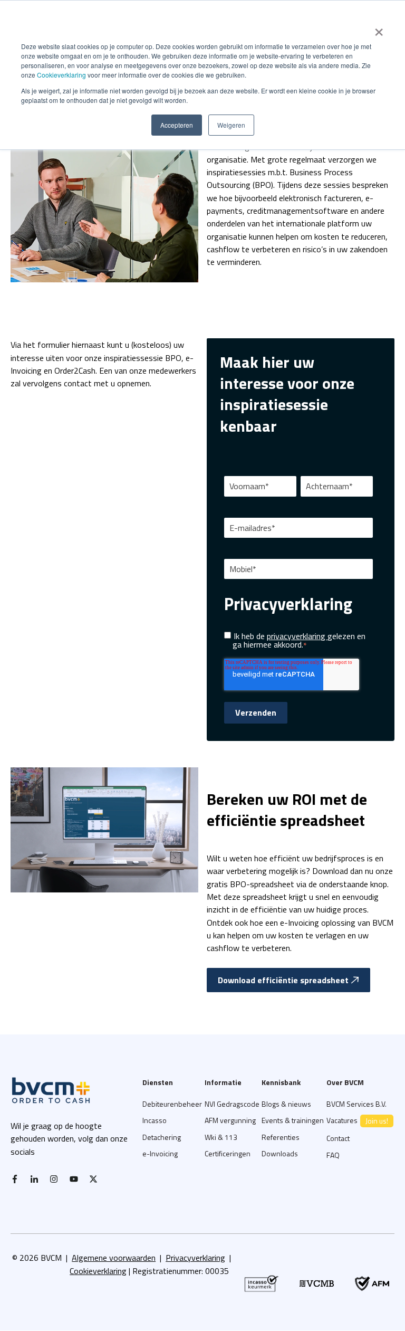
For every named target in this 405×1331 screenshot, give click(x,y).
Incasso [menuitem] (154, 1120)
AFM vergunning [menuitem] (230, 1120)
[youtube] (76, 1179)
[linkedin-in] (37, 1179)
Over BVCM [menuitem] (345, 1082)
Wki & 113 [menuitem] (221, 1137)
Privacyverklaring (195, 1257)
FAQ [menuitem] (333, 1155)
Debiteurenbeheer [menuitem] (172, 1103)
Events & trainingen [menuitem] (293, 1120)
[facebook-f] (17, 1179)
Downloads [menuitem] (280, 1153)
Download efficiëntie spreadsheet (283, 980)
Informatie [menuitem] (223, 1082)
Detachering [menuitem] (161, 1137)
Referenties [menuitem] (281, 1137)
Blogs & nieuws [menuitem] (286, 1103)
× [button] (379, 28)
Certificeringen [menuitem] (227, 1153)
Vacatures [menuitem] (357, 1120)
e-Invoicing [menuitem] (160, 1153)
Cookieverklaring (61, 74)
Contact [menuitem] (338, 1138)
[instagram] (56, 1179)
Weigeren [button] (231, 124)
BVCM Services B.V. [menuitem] (356, 1103)
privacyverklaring (297, 636)
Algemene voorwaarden (114, 1257)
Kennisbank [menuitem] (281, 1082)
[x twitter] (96, 1179)
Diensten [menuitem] (157, 1082)
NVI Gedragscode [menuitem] (232, 1103)
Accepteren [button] (176, 124)
